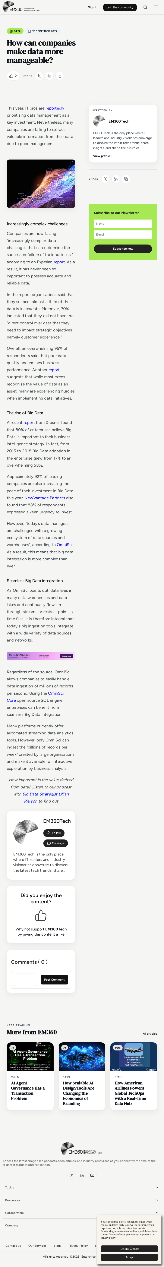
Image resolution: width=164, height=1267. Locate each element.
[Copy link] (59, 76)
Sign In (92, 7)
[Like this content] (11, 76)
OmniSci (64, 544)
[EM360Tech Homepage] (82, 1157)
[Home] (22, 12)
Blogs (57, 1246)
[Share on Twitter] (39, 76)
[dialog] (129, 1239)
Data (17, 31)
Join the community (120, 7)
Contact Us (13, 1246)
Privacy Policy (78, 1246)
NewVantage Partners (45, 497)
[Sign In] (53, 833)
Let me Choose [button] (129, 1248)
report (59, 261)
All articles (150, 1034)
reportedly (54, 108)
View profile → (103, 156)
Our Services (37, 1246)
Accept (129, 1257)
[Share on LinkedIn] (49, 76)
